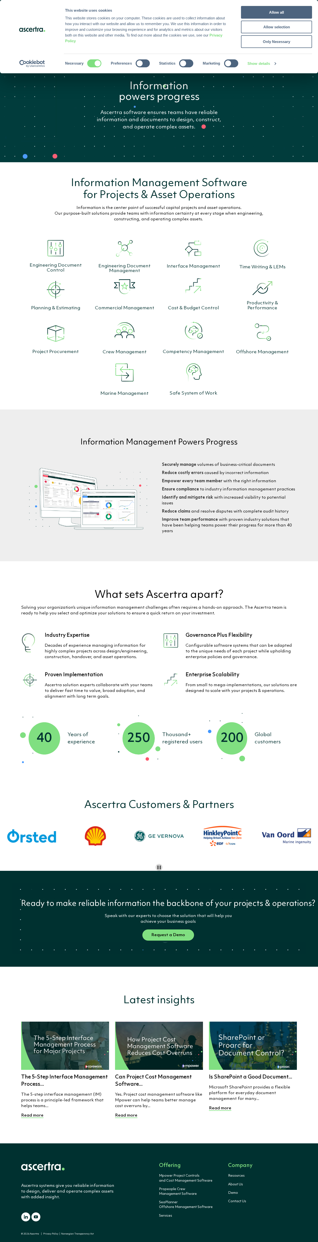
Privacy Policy (50, 1234)
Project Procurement (55, 351)
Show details (258, 63)
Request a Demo (168, 935)
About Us (235, 1184)
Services (165, 1215)
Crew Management (125, 352)
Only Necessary (276, 42)
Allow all (276, 12)
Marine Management (124, 393)
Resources (236, 1175)
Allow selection (276, 27)
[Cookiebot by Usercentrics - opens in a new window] (32, 63)
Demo (233, 1193)
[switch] (143, 63)
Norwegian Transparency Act (77, 1234)
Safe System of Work (193, 393)
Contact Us (237, 1201)
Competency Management (193, 351)
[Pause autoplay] (159, 867)
